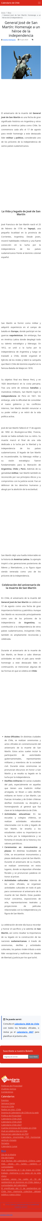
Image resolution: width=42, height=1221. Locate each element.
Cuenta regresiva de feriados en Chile (18, 1128)
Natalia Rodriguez (9, 40)
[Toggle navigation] (39, 2)
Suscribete (33, 1057)
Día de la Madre (8, 1154)
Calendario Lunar (9, 1146)
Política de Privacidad (11, 1115)
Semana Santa (8, 1103)
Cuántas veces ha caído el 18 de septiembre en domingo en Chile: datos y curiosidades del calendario (21, 1182)
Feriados (5, 1143)
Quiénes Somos (8, 1088)
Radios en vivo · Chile (11, 1109)
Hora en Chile (7, 1106)
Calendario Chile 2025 (11, 1118)
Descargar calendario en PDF (15, 1134)
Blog (3, 1150)
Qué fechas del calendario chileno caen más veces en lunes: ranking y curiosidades (21, 1163)
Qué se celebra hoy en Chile (14, 1131)
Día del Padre (7, 1157)
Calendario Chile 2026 (11, 1121)
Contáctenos (7, 1091)
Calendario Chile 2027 (11, 1124)
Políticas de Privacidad (11, 1085)
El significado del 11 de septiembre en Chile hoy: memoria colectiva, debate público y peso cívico (21, 1191)
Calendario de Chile (10, 2)
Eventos (5, 1100)
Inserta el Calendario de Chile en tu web (20, 1112)
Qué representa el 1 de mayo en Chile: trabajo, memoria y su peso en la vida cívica (21, 1172)
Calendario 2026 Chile (6, 1215)
